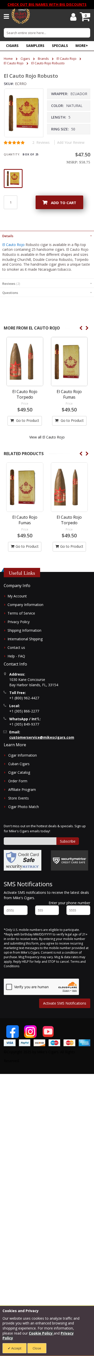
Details (7, 236)
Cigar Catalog (19, 772)
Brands (43, 58)
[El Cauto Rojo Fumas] (69, 361)
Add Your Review (70, 142)
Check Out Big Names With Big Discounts (47, 4)
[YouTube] (48, 1031)
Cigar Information (22, 755)
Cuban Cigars (19, 763)
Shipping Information (24, 630)
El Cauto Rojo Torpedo (24, 394)
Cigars (25, 58)
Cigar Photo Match (23, 806)
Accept (16, 1348)
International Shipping (25, 639)
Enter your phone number (69, 902)
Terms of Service (21, 613)
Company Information (25, 604)
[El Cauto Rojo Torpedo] (25, 361)
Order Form (17, 781)
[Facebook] (12, 1031)
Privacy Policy (19, 621)
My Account (17, 596)
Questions (10, 292)
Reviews (10, 283)
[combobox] (47, 33)
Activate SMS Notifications (64, 1003)
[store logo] (21, 16)
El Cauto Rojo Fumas (69, 394)
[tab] (47, 235)
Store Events (18, 798)
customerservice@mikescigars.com (41, 737)
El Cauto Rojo (66, 58)
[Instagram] (30, 1031)
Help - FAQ (16, 656)
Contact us (16, 647)
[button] (81, 45)
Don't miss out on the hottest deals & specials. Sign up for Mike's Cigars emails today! (45, 828)
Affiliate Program (22, 789)
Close (37, 1348)
